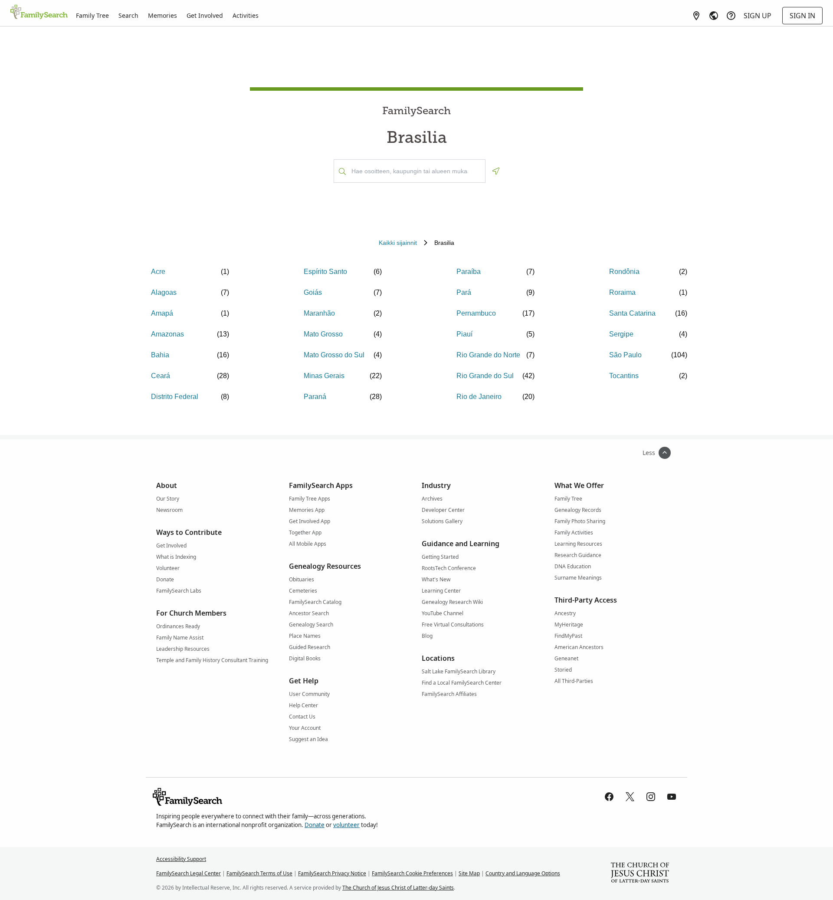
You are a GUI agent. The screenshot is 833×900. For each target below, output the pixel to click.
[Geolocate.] (495, 171)
